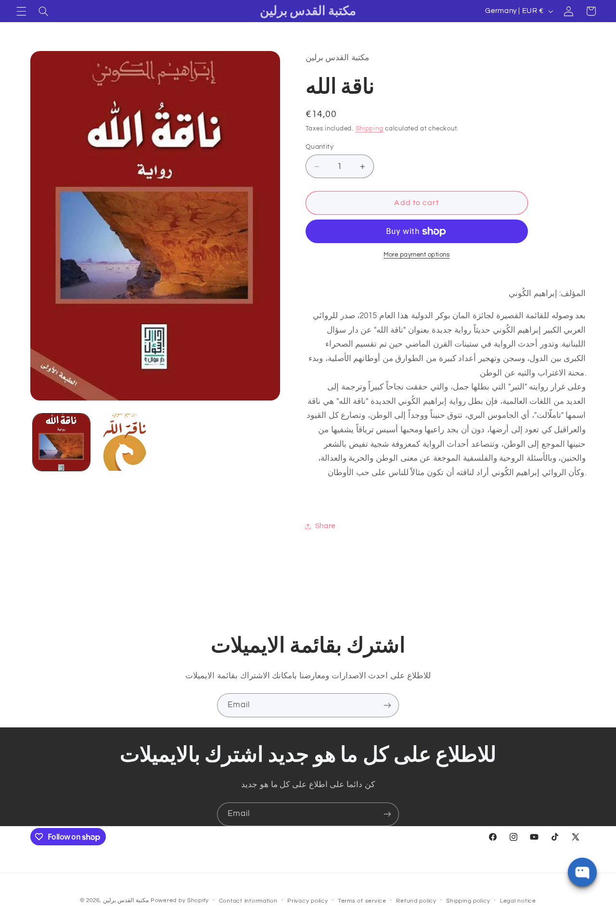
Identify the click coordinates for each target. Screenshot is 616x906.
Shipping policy (468, 901)
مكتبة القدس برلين (126, 900)
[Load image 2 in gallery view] (123, 442)
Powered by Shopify (180, 900)
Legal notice (518, 901)
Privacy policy (307, 901)
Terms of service (362, 901)
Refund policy (416, 901)
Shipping (370, 129)
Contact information (248, 901)
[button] (21, 11)
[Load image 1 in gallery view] (61, 442)
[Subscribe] (387, 705)
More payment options (417, 255)
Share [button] (325, 526)
